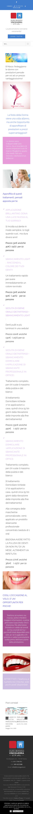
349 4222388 (18, 764)
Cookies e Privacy (18, 798)
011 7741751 (17, 761)
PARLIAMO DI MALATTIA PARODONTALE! (23, 719)
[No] (31, 807)
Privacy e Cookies (18, 811)
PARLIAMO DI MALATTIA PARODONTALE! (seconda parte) (12, 721)
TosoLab (21, 800)
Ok (11, 811)
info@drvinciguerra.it (18, 767)
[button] (7, 718)
